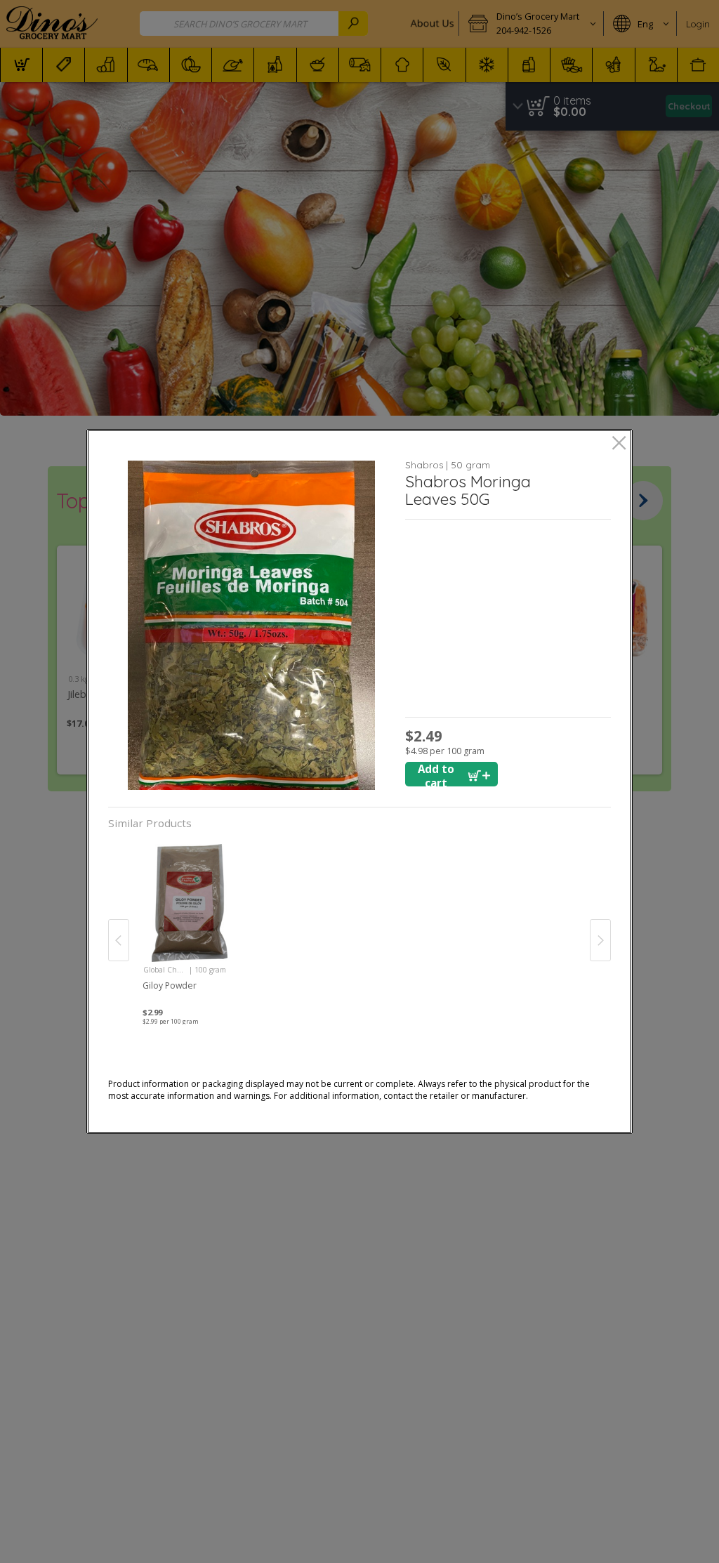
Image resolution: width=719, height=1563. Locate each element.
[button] (251, 625)
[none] (189, 926)
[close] (619, 444)
